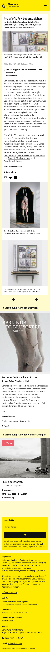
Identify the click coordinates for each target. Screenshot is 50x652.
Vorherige (13, 299)
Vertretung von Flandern (11, 563)
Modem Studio (7, 620)
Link (33, 544)
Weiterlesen (7, 416)
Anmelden (25, 535)
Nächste (36, 299)
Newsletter (39, 576)
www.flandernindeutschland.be (23, 649)
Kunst (6, 426)
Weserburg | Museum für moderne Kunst (24, 69)
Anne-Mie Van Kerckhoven (19, 158)
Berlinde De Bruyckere (13, 152)
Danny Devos (39, 155)
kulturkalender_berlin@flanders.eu (15, 571)
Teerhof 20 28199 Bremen (12, 74)
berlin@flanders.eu (15, 643)
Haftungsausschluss (9, 592)
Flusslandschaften (12, 481)
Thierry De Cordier (24, 155)
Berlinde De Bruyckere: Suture (20, 377)
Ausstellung (11, 172)
